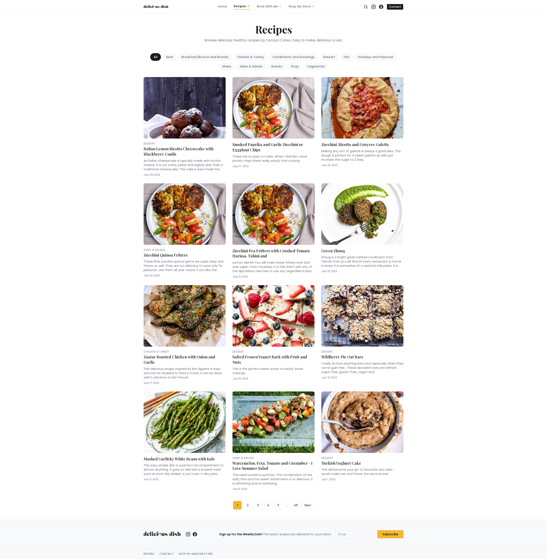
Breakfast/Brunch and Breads (205, 57)
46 (296, 505)
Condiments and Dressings (293, 57)
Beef (169, 57)
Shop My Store (299, 6)
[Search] (366, 7)
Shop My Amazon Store (196, 554)
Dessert (329, 57)
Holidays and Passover (376, 57)
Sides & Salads (251, 66)
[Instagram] (373, 7)
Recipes (240, 6)
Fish (346, 57)
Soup (295, 66)
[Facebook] (381, 7)
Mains (226, 66)
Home (222, 6)
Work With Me (267, 6)
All (155, 57)
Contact (395, 7)
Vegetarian (316, 66)
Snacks (276, 66)
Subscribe (390, 534)
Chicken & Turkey (250, 57)
